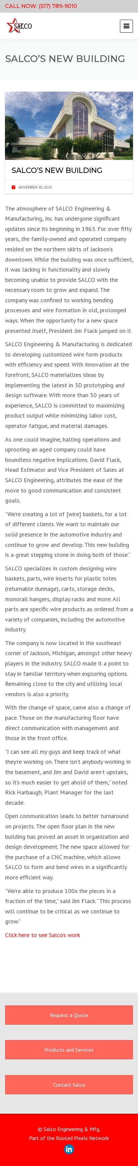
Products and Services (69, 1049)
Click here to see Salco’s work (42, 935)
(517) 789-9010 (58, 6)
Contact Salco (69, 1084)
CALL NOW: (22, 6)
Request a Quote (69, 1015)
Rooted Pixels (72, 1138)
